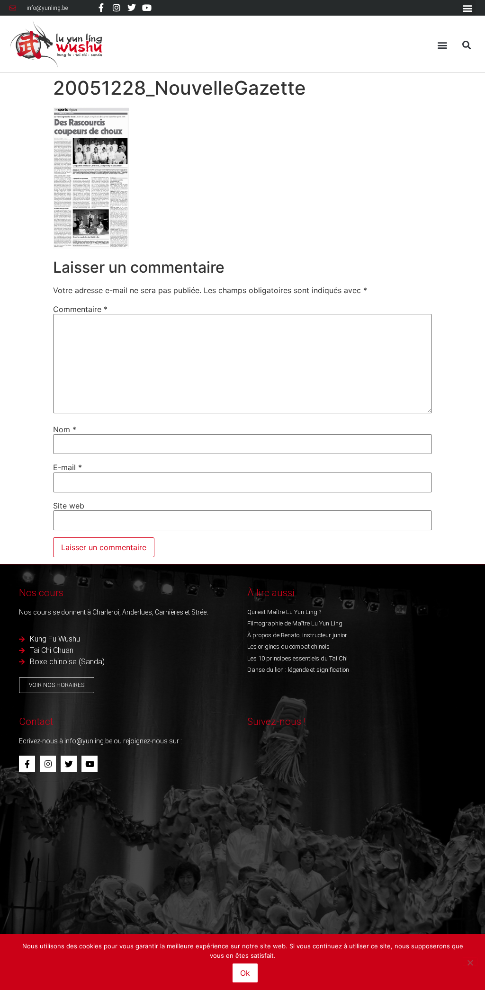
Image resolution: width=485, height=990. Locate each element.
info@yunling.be (88, 741)
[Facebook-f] (100, 7)
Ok (245, 973)
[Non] (470, 961)
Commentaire (80, 309)
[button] (468, 8)
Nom (64, 429)
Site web (68, 505)
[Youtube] (146, 7)
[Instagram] (116, 7)
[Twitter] (131, 7)
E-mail (67, 467)
